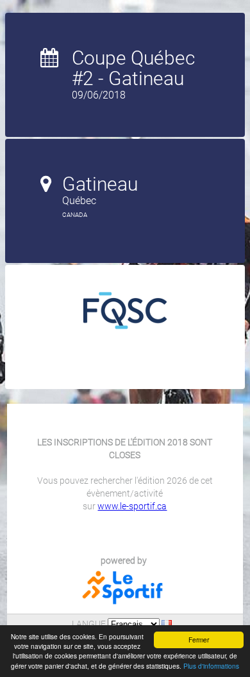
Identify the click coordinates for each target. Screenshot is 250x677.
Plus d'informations (211, 666)
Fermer (198, 639)
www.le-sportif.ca (132, 506)
